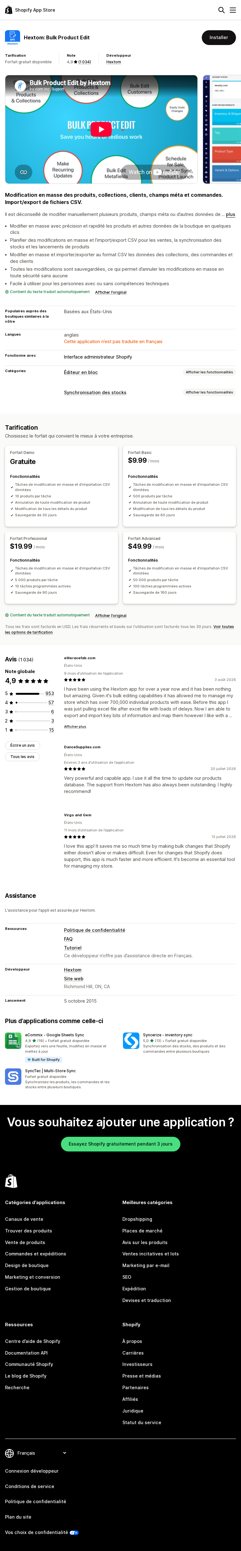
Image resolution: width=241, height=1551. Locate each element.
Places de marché (142, 1230)
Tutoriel (73, 947)
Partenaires (135, 1387)
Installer (219, 37)
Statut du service (141, 1422)
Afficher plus (75, 726)
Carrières (133, 1353)
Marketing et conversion (32, 1277)
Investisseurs (137, 1364)
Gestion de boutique (28, 1288)
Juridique (132, 1410)
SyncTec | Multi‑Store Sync (50, 1070)
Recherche (17, 1387)
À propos (132, 1341)
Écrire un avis (22, 745)
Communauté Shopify (29, 1364)
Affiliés (130, 1399)
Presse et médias (141, 1375)
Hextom (113, 61)
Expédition (134, 1288)
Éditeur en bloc (81, 372)
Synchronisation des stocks (95, 392)
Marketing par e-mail (145, 1265)
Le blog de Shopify (25, 1375)
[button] (61, 1048)
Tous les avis (22, 756)
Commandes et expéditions (35, 1253)
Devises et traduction (146, 1300)
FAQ (68, 939)
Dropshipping (137, 1219)
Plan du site (18, 1517)
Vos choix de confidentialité (36, 1532)
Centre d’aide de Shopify (32, 1341)
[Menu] (233, 10)
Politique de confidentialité (94, 930)
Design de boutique (27, 1265)
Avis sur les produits (145, 1242)
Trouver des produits (28, 1230)
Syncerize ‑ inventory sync (167, 1035)
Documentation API (26, 1353)
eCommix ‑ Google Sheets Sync (54, 1035)
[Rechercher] (221, 10)
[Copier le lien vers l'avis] (99, 657)
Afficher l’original (110, 292)
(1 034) (84, 61)
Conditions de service (29, 1486)
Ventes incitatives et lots (150, 1253)
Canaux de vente (24, 1219)
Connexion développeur (32, 1471)
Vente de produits (25, 1242)
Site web (73, 978)
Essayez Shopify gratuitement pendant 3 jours (121, 1143)
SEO (126, 1277)
